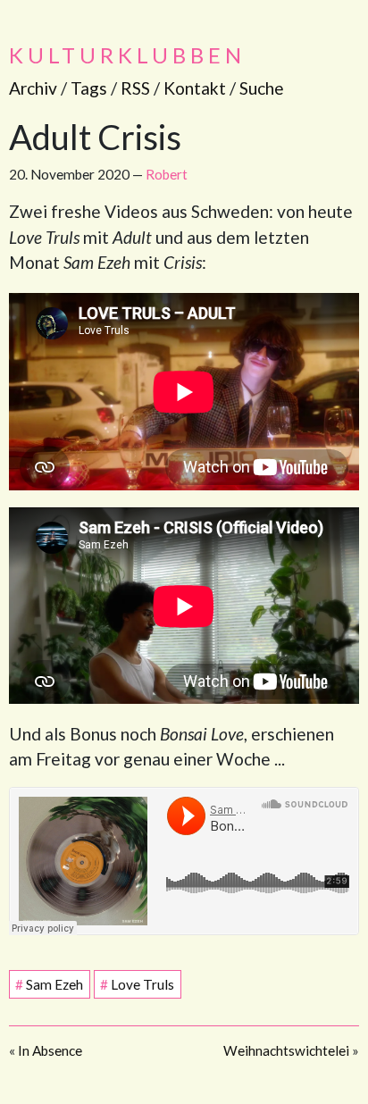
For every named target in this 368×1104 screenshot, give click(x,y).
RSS (135, 88)
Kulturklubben (127, 55)
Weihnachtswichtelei (286, 1050)
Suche (261, 88)
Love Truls (137, 984)
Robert (167, 174)
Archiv (33, 88)
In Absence (50, 1050)
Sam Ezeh (49, 984)
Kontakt (194, 88)
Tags (89, 88)
